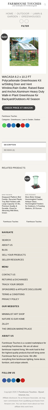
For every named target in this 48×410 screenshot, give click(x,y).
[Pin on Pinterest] (23, 125)
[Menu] (3, 4)
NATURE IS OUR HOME (13, 319)
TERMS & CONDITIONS (13, 294)
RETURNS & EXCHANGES (15, 280)
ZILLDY (5, 324)
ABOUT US (7, 245)
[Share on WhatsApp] (4, 125)
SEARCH (6, 240)
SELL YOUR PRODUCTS (14, 255)
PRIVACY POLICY (10, 299)
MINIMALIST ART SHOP (13, 314)
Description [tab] (10, 145)
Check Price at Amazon (18, 108)
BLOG (5, 250)
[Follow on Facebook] (4, 380)
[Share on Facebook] (9, 125)
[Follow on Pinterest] (23, 380)
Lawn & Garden (27, 120)
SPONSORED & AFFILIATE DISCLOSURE (22, 289)
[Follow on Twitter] (13, 380)
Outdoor (23, 13)
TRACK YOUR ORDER (13, 284)
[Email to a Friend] (18, 125)
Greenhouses (31, 16)
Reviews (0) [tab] (9, 150)
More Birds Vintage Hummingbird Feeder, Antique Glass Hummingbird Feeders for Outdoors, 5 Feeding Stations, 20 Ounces (35, 202)
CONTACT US (8, 275)
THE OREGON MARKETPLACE (17, 329)
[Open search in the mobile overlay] (45, 4)
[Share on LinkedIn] (27, 125)
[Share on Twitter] (13, 125)
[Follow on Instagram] (9, 380)
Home (9, 13)
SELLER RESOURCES (13, 260)
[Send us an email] (18, 380)
